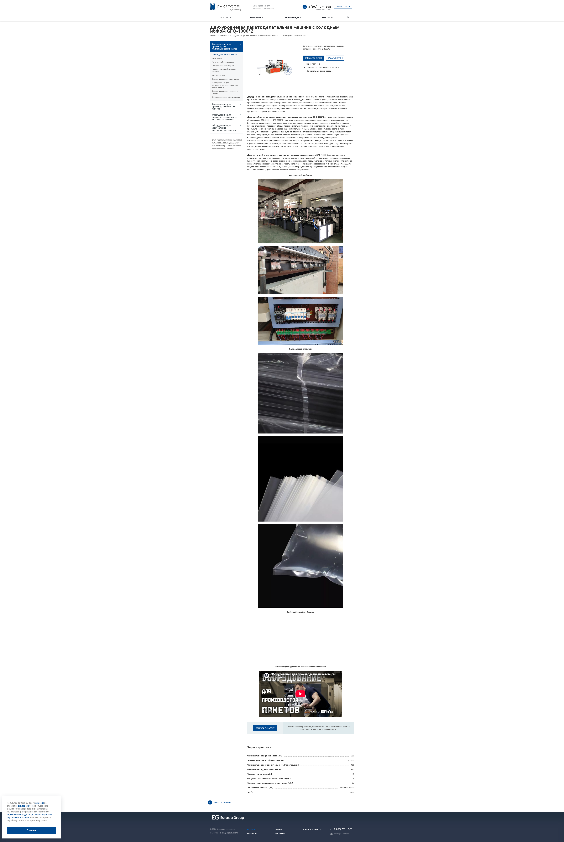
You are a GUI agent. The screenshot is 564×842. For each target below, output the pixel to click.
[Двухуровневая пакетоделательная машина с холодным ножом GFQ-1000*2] (274, 67)
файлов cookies (25, 806)
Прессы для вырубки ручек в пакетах (224, 70)
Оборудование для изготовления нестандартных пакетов (224, 127)
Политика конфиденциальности (224, 833)
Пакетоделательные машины (224, 55)
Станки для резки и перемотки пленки (225, 92)
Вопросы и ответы (312, 829)
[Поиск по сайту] (348, 17)
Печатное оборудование (223, 62)
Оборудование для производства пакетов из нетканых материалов (224, 117)
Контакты (327, 17)
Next (293, 66)
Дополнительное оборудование (226, 97)
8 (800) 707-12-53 (319, 6)
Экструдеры (217, 58)
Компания (256, 17)
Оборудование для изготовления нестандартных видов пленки (225, 85)
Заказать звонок (343, 6)
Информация (292, 17)
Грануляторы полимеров (223, 66)
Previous (256, 66)
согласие (39, 803)
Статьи (278, 829)
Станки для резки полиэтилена (225, 79)
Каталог (225, 17)
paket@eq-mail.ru (341, 834)
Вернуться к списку (222, 802)
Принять (32, 830)
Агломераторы (218, 75)
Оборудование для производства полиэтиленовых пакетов (224, 46)
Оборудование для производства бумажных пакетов (224, 106)
